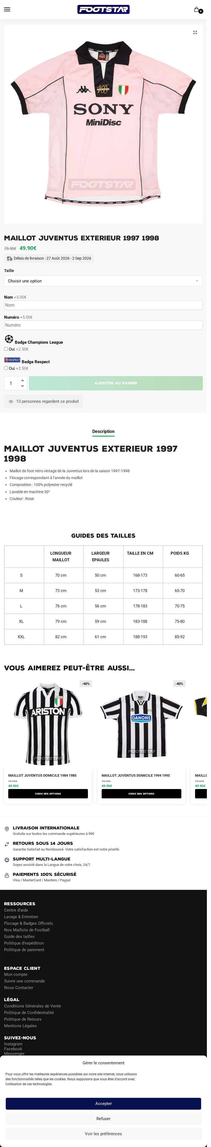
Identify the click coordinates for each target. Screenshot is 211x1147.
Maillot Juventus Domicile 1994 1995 (136, 775)
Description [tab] (103, 431)
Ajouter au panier (116, 383)
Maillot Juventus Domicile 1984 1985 (42, 775)
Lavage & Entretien (21, 916)
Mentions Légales (20, 1025)
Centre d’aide (16, 910)
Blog (8, 956)
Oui (18, 349)
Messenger (14, 1053)
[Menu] (12, 9)
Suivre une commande (24, 981)
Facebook (13, 1048)
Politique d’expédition (24, 943)
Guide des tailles (19, 936)
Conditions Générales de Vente (32, 1006)
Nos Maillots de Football (27, 929)
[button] (195, 32)
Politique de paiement (24, 949)
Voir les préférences (103, 1134)
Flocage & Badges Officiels (28, 923)
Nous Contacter (18, 987)
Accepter (103, 1103)
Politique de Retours (22, 1019)
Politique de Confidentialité (29, 1012)
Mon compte (15, 974)
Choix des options (48, 793)
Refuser (103, 1119)
